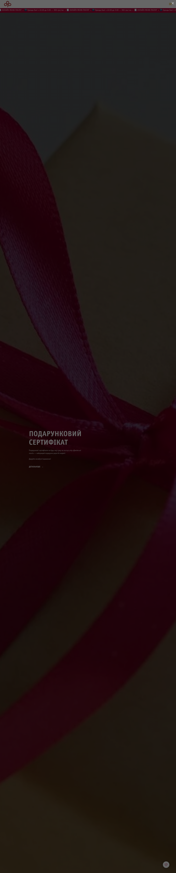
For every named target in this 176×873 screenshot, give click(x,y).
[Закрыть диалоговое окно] (173, 3)
